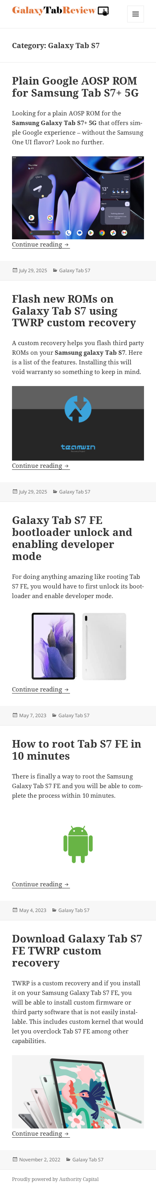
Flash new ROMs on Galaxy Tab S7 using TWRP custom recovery (74, 310)
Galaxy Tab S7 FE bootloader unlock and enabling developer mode (72, 538)
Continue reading (41, 244)
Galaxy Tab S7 (74, 270)
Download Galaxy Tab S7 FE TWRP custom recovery (77, 950)
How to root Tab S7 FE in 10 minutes (76, 749)
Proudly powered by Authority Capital (55, 1179)
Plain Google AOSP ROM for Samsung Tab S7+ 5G (75, 86)
